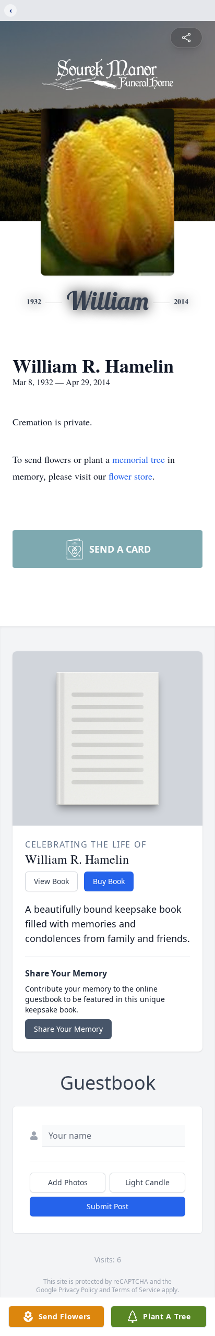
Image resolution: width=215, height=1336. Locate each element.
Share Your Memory (68, 1029)
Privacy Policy (78, 1289)
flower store (130, 476)
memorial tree (138, 459)
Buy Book (109, 881)
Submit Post (107, 1206)
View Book (51, 881)
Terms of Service (136, 1289)
